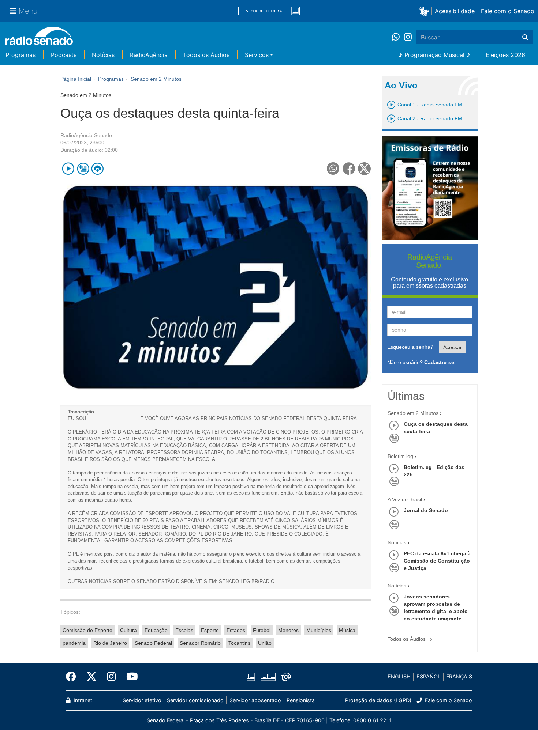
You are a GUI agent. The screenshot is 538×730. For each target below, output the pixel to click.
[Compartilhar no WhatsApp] (333, 168)
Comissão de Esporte (87, 630)
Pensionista (301, 700)
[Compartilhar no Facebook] (349, 168)
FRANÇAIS (459, 676)
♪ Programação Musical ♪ (434, 54)
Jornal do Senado (426, 510)
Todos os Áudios (206, 54)
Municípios (318, 630)
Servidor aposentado (255, 700)
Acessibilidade (455, 11)
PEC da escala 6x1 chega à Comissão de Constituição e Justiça (437, 561)
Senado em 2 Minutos (413, 413)
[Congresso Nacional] (268, 676)
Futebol (261, 630)
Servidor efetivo (142, 700)
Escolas (184, 630)
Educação (156, 630)
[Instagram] (408, 37)
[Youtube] (129, 676)
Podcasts (63, 54)
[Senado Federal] (269, 11)
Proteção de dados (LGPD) (378, 700)
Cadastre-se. (440, 362)
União (265, 643)
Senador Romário (200, 643)
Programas (20, 54)
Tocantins (239, 643)
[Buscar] (525, 37)
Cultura (128, 630)
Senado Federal (153, 643)
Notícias (103, 54)
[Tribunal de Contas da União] (285, 676)
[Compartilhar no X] (364, 168)
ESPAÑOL (428, 676)
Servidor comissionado (195, 700)
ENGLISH (399, 676)
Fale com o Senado (507, 11)
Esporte (210, 630)
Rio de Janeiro (110, 643)
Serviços (257, 54)
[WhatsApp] (398, 37)
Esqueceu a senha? (410, 347)
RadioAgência (149, 54)
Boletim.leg (400, 456)
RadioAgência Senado (86, 135)
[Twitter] (91, 676)
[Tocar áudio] (68, 168)
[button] (425, 11)
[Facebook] (73, 676)
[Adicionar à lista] (83, 168)
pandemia (74, 643)
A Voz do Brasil (405, 499)
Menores (288, 630)
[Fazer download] (97, 168)
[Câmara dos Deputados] (252, 676)
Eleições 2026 (505, 54)
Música (347, 630)
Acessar (452, 347)
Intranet (82, 700)
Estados (236, 630)
